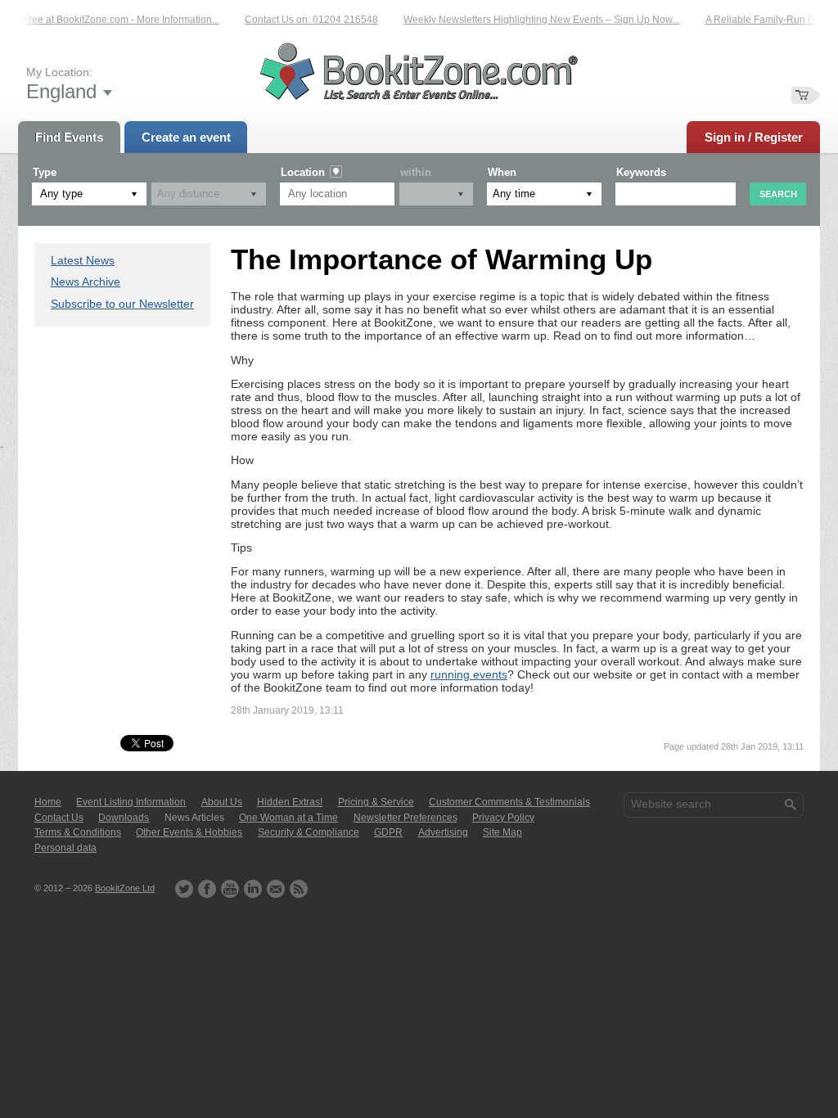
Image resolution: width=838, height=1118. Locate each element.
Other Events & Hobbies (189, 832)
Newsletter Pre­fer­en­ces (405, 817)
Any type (61, 193)
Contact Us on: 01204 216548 (304, 19)
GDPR (388, 832)
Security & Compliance (308, 832)
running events (468, 674)
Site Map (502, 832)
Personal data (65, 848)
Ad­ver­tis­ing (443, 832)
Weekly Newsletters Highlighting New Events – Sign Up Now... (534, 19)
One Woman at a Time (288, 817)
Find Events (69, 137)
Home (47, 802)
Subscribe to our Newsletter (122, 303)
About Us (221, 802)
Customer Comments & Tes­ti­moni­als (509, 802)
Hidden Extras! (289, 802)
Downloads (123, 817)
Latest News (83, 260)
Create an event (186, 137)
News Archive (85, 281)
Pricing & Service (376, 802)
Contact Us (58, 817)
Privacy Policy (503, 817)
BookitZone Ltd (125, 888)
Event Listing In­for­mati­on (131, 802)
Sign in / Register (754, 137)
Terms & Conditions (77, 832)
